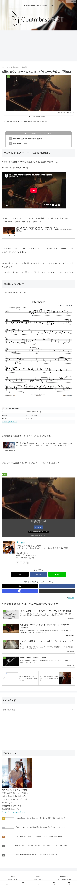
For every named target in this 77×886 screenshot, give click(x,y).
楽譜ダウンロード (13, 879)
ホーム (13, 876)
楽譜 (5, 474)
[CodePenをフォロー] (27, 563)
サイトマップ (38, 879)
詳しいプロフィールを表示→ (13, 812)
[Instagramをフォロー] (24, 563)
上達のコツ (38, 876)
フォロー (39, 527)
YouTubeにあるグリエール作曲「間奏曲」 (28, 138)
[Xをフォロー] (17, 563)
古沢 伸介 (20, 542)
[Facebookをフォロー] (21, 563)
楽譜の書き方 (63, 876)
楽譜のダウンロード (20, 143)
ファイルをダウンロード (9, 422)
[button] (73, 709)
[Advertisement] (38, 46)
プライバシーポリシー (64, 879)
